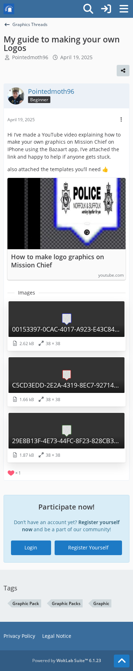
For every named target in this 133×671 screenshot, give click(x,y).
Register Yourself (88, 547)
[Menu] (124, 9)
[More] (121, 119)
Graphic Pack (25, 603)
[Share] (123, 70)
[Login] (106, 9)
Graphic (101, 603)
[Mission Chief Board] (9, 9)
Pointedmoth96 (30, 57)
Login (30, 547)
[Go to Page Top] (121, 661)
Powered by (66, 660)
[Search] (88, 9)
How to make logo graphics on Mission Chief (57, 261)
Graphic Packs (66, 603)
